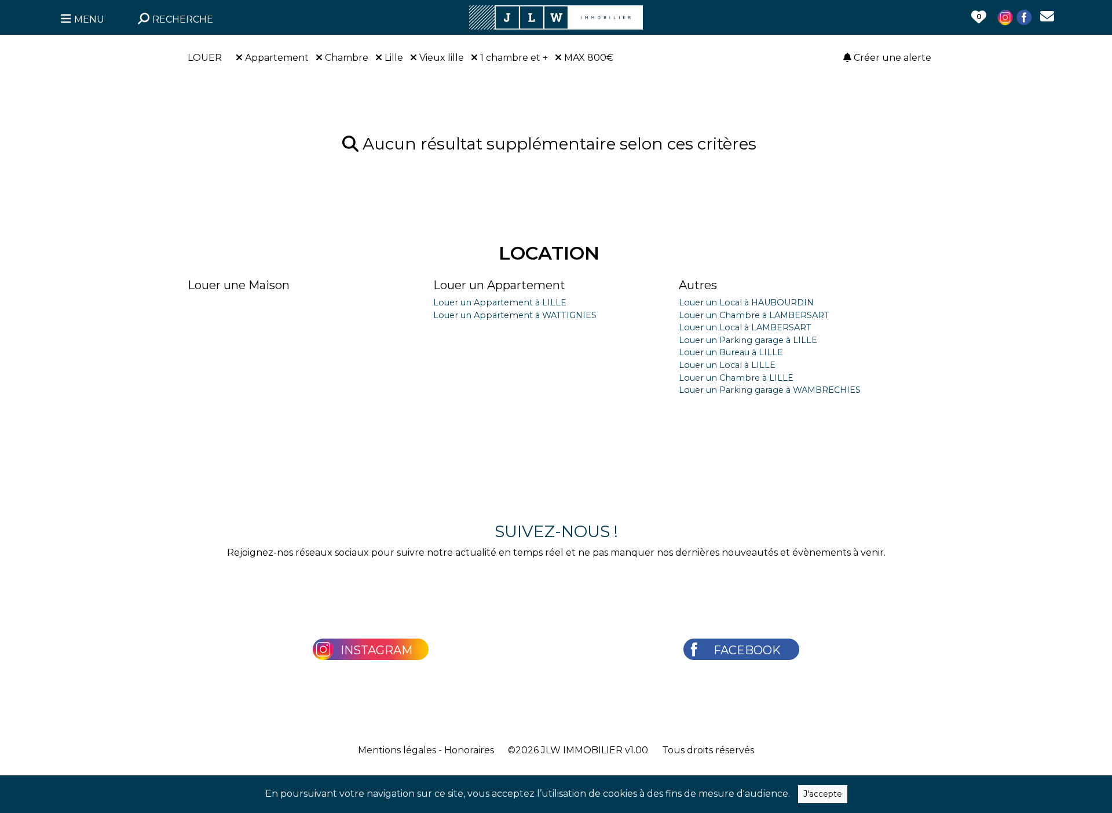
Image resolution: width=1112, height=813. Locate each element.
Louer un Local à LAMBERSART (745, 327)
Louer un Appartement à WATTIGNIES (515, 315)
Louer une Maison (239, 285)
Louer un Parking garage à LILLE (748, 340)
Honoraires (469, 750)
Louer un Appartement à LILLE (499, 302)
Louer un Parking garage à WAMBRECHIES (770, 390)
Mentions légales (397, 750)
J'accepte (822, 794)
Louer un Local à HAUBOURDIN (746, 302)
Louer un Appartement (499, 285)
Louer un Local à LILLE (727, 365)
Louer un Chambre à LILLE (736, 378)
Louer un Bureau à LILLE (731, 352)
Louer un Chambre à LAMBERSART (754, 315)
